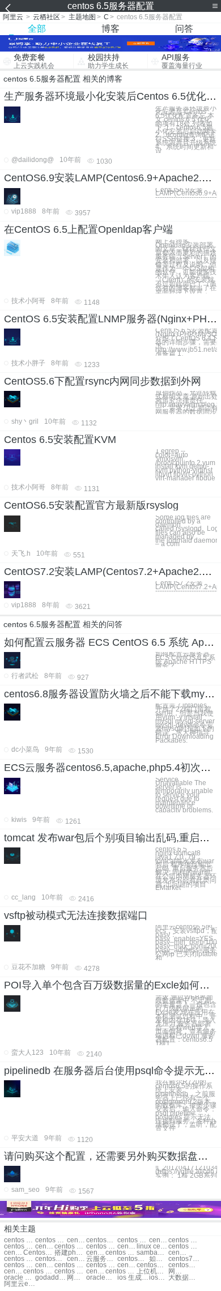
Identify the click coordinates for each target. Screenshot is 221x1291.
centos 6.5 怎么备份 (101, 1246)
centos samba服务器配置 (121, 1253)
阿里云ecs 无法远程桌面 (19, 1284)
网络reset (178, 1271)
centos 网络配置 (101, 1265)
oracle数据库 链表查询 (101, 1278)
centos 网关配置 (70, 1265)
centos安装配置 (152, 1265)
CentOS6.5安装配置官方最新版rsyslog (91, 505)
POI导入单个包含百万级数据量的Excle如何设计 (112, 985)
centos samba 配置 (95, 1271)
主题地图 (82, 17)
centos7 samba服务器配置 (183, 1259)
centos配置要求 (44, 1265)
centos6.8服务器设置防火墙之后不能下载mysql (111, 694)
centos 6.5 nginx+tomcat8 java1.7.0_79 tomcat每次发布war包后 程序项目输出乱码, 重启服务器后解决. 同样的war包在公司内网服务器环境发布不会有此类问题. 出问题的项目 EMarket (185, 868)
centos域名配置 (127, 1265)
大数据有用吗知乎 (183, 1278)
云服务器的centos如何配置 (101, 1259)
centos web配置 (38, 1271)
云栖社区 (46, 17)
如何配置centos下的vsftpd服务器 (158, 1259)
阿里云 (13, 17)
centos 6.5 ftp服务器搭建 (183, 1240)
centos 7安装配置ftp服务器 (19, 1265)
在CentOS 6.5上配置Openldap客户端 (88, 229)
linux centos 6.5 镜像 (152, 1246)
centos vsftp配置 (13, 1271)
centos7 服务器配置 (178, 1253)
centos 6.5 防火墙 (183, 1246)
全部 (37, 28)
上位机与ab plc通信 (152, 1271)
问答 (184, 28)
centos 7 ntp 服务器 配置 (76, 1259)
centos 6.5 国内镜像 (44, 1246)
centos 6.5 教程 (158, 1240)
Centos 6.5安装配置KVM (60, 439)
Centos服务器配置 (38, 1253)
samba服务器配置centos (152, 1253)
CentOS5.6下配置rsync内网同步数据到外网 (102, 381)
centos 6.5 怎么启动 (70, 1246)
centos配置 (50, 1259)
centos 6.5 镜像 (76, 1240)
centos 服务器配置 (13, 1253)
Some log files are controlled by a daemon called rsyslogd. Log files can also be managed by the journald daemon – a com (186, 531)
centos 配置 (19, 1259)
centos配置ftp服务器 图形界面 (132, 1259)
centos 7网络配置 (121, 1271)
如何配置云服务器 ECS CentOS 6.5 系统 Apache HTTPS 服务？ (185, 659)
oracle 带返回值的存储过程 (19, 1278)
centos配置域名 (183, 1265)
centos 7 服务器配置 (95, 1253)
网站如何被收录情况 (76, 1278)
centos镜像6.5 (101, 1240)
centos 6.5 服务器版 (19, 1240)
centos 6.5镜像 (50, 1240)
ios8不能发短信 (158, 1278)
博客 (110, 28)
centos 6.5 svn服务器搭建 (19, 1246)
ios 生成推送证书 (132, 1278)
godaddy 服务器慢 (50, 1278)
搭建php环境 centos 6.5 (70, 1253)
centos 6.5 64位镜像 (127, 1246)
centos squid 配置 (70, 1271)
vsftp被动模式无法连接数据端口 (76, 915)
